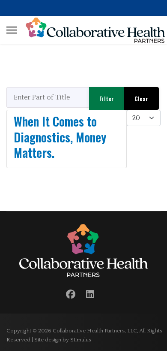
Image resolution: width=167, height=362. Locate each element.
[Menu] (11, 30)
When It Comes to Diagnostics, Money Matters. (60, 136)
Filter (106, 98)
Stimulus (80, 340)
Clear (141, 98)
